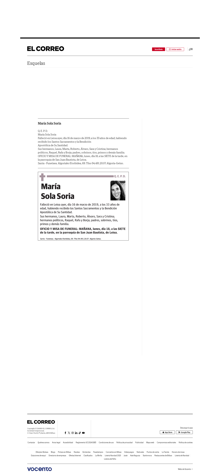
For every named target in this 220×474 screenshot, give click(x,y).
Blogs (53, 452)
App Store (168, 432)
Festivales (140, 452)
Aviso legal (56, 442)
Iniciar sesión (177, 49)
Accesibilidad (68, 442)
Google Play (185, 432)
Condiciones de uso (106, 442)
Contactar (31, 442)
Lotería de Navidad (182, 455)
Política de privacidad (124, 442)
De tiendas (86, 452)
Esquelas (36, 63)
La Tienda (165, 452)
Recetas (77, 452)
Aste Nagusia (135, 455)
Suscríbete (159, 49)
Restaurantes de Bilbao (163, 455)
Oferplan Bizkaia (42, 452)
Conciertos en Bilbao (114, 452)
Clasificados (88, 455)
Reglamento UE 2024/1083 (86, 442)
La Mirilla (98, 455)
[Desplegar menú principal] (191, 49)
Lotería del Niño (110, 459)
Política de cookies (186, 442)
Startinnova (147, 455)
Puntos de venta (153, 452)
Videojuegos (129, 452)
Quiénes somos (43, 442)
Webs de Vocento (184, 469)
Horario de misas (178, 452)
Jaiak (126, 455)
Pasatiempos (98, 452)
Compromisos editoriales (166, 442)
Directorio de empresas (57, 455)
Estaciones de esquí (38, 455)
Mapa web (150, 442)
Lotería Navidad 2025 (113, 455)
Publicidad (139, 442)
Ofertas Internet (75, 455)
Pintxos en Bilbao (64, 452)
